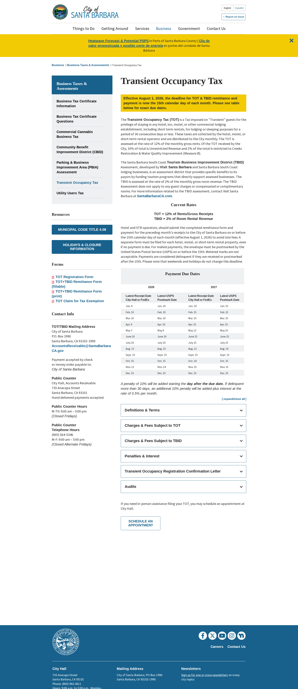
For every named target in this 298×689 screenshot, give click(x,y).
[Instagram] (232, 636)
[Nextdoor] (241, 636)
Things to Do (83, 28)
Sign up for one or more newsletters (204, 675)
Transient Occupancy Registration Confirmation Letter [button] (173, 471)
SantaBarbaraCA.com (154, 196)
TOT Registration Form (74, 277)
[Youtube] (222, 636)
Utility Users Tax (70, 193)
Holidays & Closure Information (82, 247)
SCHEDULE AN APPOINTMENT (140, 523)
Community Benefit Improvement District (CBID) (80, 149)
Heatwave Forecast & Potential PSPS (118, 41)
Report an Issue (235, 16)
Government (189, 28)
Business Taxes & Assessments (88, 65)
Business (163, 28)
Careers (217, 647)
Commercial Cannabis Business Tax (75, 134)
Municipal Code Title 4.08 (82, 229)
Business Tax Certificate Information (77, 103)
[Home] (95, 12)
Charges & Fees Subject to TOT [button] (152, 425)
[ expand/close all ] (234, 399)
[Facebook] (203, 636)
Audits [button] (130, 486)
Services (142, 28)
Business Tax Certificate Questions (77, 119)
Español (239, 7)
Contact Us (216, 28)
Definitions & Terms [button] (142, 410)
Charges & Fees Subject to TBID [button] (153, 441)
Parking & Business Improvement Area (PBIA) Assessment (77, 167)
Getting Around (114, 28)
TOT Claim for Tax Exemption (80, 301)
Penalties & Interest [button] (142, 456)
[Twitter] (212, 636)
